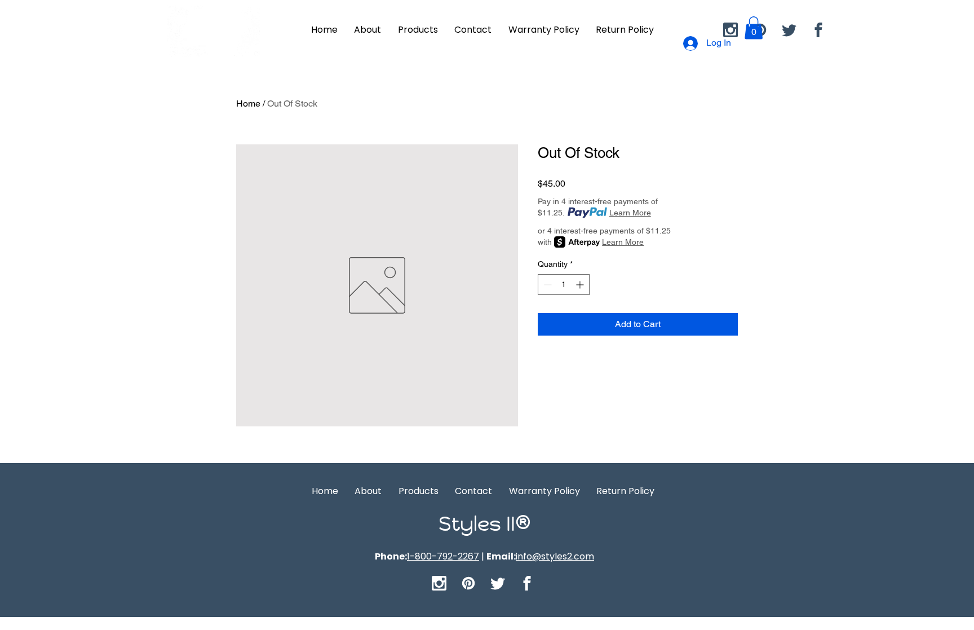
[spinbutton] (564, 284)
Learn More (630, 212)
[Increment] (581, 284)
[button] (753, 27)
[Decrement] (546, 284)
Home (248, 103)
